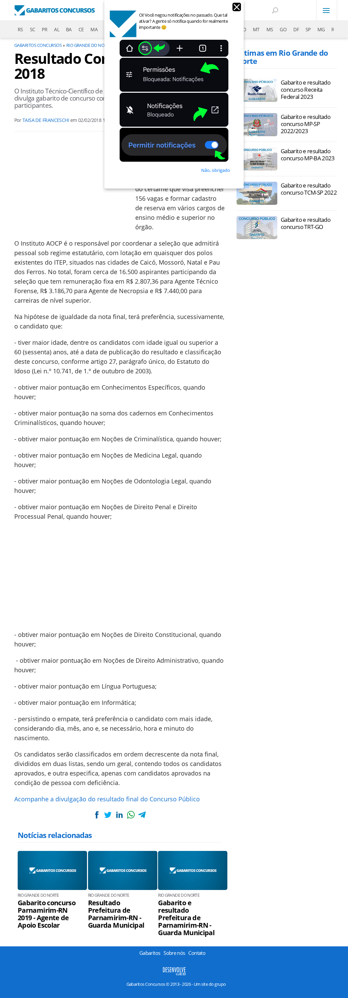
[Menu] (326, 10)
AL (56, 29)
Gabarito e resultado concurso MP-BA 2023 (308, 154)
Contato (196, 952)
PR (44, 29)
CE (81, 29)
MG (321, 29)
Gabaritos (149, 952)
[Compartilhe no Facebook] (96, 814)
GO (283, 29)
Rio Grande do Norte (88, 45)
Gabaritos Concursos (38, 45)
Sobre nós (174, 952)
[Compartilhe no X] (108, 814)
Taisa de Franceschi (45, 120)
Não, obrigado (215, 170)
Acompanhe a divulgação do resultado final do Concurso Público (108, 799)
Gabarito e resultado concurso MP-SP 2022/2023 (305, 124)
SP (308, 29)
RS (20, 29)
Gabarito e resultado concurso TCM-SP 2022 (309, 189)
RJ (333, 29)
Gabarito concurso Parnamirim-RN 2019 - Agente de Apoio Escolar (46, 914)
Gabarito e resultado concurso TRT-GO (305, 223)
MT (256, 29)
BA (69, 29)
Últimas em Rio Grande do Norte (282, 57)
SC (32, 29)
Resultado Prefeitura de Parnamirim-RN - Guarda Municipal (116, 914)
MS (269, 29)
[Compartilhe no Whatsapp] (131, 814)
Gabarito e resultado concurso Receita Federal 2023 (305, 89)
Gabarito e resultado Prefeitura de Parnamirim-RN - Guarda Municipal (186, 918)
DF (296, 29)
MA (94, 29)
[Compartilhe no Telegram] (142, 814)
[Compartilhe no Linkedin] (119, 814)
